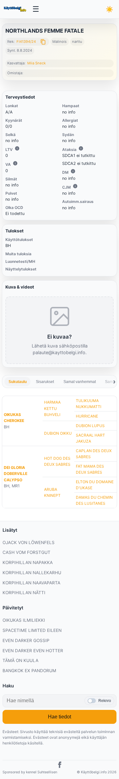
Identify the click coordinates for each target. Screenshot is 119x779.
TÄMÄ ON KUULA (20, 660)
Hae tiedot (59, 716)
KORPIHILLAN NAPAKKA (28, 562)
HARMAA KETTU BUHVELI (52, 408)
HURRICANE (87, 416)
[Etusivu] (15, 9)
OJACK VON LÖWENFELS (29, 542)
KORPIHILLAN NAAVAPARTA (31, 582)
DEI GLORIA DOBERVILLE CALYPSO (15, 473)
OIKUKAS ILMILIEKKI (24, 620)
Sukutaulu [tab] (18, 382)
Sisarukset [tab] (45, 382)
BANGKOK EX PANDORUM (29, 670)
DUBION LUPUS (90, 425)
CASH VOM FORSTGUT (26, 552)
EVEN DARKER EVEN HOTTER (33, 650)
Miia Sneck (36, 63)
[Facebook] (59, 766)
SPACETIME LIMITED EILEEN (32, 630)
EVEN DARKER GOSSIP (26, 640)
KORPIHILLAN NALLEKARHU (32, 572)
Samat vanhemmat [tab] (79, 382)
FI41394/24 (26, 41)
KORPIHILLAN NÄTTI (24, 592)
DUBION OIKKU (58, 433)
